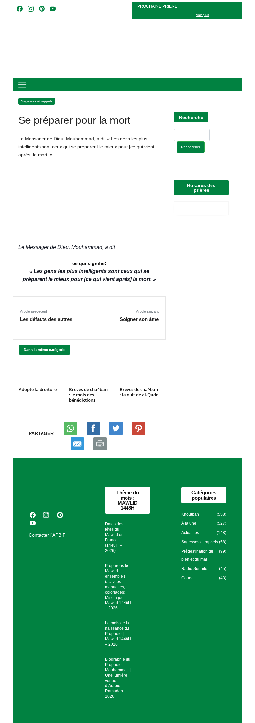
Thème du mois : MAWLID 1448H (127, 500)
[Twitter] (116, 433)
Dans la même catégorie (44, 350)
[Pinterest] (139, 433)
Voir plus (202, 15)
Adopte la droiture (38, 389)
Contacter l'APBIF (47, 535)
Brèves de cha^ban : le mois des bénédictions (88, 395)
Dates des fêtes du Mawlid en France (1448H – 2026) (114, 537)
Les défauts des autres (46, 319)
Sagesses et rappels (36, 101)
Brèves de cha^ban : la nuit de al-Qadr (139, 392)
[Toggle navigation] (22, 84)
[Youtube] (94, 433)
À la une (188, 523)
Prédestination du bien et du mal (197, 555)
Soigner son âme (139, 319)
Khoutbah (190, 514)
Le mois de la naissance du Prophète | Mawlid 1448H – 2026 (118, 634)
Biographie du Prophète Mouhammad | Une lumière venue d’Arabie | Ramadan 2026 (118, 678)
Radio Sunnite (194, 568)
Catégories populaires (203, 495)
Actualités (190, 532)
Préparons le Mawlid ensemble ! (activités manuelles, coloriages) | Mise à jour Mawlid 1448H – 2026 (118, 586)
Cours (186, 578)
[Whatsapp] (71, 433)
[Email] (78, 448)
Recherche (191, 117)
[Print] (100, 448)
